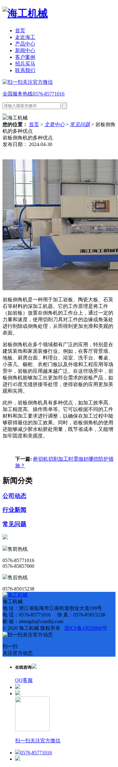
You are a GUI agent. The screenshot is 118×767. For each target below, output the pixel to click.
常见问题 (80, 124)
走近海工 (25, 37)
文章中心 (54, 124)
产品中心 (25, 43)
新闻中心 (25, 50)
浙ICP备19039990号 (85, 628)
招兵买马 (25, 63)
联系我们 (25, 70)
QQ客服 (24, 680)
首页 (20, 30)
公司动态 (14, 496)
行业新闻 (14, 509)
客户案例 (25, 57)
